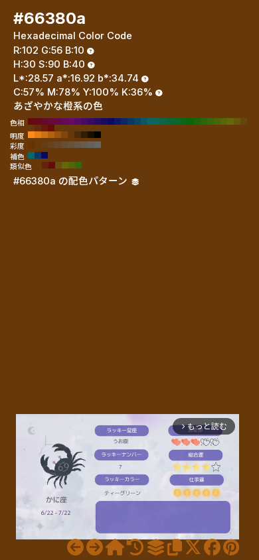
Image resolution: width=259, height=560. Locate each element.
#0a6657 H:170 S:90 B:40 (157, 121)
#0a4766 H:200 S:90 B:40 (137, 121)
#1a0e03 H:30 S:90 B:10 (91, 134)
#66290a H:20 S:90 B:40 (38, 128)
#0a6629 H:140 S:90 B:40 (177, 121)
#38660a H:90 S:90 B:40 (210, 121)
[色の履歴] (135, 547)
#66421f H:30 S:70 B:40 (51, 144)
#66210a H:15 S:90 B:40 (45, 165)
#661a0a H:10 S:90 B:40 (44, 128)
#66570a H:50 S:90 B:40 (237, 121)
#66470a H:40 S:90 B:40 (243, 121)
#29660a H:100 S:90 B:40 (204, 121)
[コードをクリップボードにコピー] (174, 547)
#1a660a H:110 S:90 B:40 (197, 121)
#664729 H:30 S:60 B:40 (57, 144)
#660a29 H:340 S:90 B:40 (44, 121)
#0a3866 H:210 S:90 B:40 (131, 121)
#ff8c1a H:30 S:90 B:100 (31, 134)
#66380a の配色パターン (71, 181)
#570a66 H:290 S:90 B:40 (77, 121)
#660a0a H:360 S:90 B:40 (31, 121)
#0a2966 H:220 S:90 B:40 (124, 121)
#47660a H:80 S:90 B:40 (217, 121)
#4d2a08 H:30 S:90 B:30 (77, 134)
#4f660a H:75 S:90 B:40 (71, 165)
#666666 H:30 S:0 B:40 (97, 144)
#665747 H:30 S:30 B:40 (77, 144)
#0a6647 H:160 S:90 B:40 (164, 121)
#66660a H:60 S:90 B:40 (230, 121)
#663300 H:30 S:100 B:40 (31, 144)
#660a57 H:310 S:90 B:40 (64, 121)
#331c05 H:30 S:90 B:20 (84, 134)
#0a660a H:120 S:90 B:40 (190, 121)
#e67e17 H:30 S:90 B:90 (38, 134)
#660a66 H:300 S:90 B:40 (71, 121)
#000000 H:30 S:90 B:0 (97, 134)
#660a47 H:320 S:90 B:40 (57, 121)
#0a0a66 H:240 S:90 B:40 (111, 121)
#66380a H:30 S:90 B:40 (31, 128)
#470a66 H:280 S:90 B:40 (84, 121)
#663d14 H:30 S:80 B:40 (44, 144)
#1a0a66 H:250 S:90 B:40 (104, 121)
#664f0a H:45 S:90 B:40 (58, 165)
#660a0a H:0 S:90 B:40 (51, 128)
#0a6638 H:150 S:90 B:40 (170, 121)
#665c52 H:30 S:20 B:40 (84, 144)
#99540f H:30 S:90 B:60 (57, 134)
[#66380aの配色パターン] (155, 547)
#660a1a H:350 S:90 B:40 (38, 121)
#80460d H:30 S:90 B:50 (64, 134)
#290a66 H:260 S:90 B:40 (97, 121)
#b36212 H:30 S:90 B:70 (51, 134)
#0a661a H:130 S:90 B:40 (184, 121)
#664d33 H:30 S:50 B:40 (64, 144)
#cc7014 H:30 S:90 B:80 (44, 134)
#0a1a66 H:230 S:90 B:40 (117, 121)
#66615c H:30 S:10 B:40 (91, 144)
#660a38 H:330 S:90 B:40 (51, 121)
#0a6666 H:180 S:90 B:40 (150, 121)
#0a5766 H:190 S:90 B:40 (144, 121)
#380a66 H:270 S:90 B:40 (91, 121)
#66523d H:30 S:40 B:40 (71, 144)
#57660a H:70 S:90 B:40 (223, 121)
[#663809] (75, 547)
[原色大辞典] (115, 547)
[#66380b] (94, 547)
